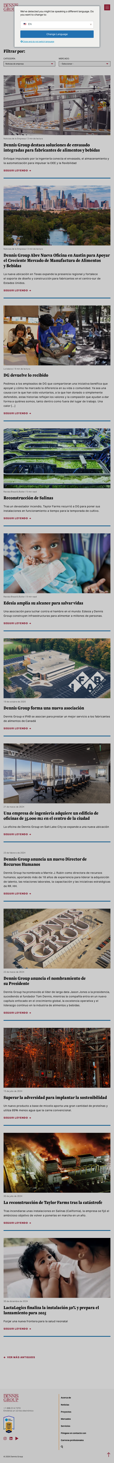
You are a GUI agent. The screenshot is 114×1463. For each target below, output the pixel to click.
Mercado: (64, 59)
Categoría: (10, 59)
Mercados (66, 1419)
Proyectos (66, 1412)
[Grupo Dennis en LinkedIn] (11, 1438)
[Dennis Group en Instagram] (5, 1438)
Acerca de (66, 1397)
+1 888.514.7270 (12, 1408)
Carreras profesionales (72, 1440)
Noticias (65, 1404)
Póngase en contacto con (73, 1433)
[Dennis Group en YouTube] (16, 1438)
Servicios (65, 1426)
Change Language (57, 34)
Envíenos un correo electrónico (19, 1410)
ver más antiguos (21, 1357)
